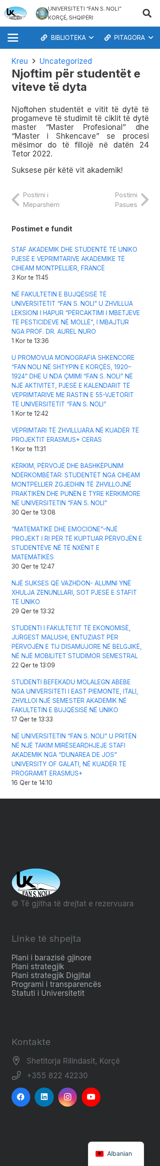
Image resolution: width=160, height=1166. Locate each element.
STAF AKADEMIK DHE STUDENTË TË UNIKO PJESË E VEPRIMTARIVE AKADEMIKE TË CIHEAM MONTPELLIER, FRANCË (74, 259)
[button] (147, 13)
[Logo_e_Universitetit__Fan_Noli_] (15, 13)
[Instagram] (67, 1097)
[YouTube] (91, 1097)
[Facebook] (21, 1097)
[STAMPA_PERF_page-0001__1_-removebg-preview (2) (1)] (42, 13)
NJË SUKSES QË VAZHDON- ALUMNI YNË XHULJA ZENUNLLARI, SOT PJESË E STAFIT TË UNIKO (74, 592)
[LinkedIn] (44, 1097)
